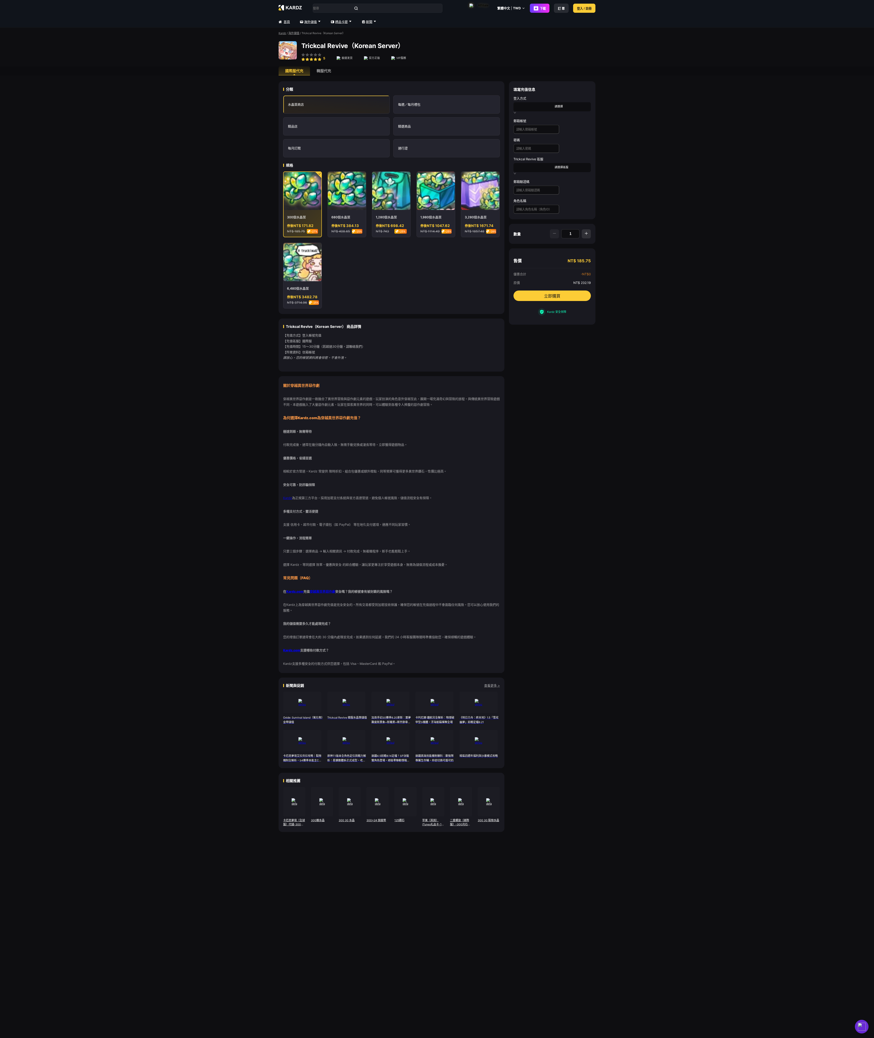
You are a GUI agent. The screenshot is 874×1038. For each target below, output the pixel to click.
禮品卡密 (341, 22)
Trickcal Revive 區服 (528, 159)
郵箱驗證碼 (521, 182)
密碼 (516, 140)
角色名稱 (519, 201)
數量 (517, 234)
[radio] (303, 57)
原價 (516, 283)
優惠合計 (519, 274)
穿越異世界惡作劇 (322, 591)
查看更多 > (492, 685)
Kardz (282, 33)
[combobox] (534, 106)
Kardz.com (294, 591)
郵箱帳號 (519, 121)
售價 (517, 260)
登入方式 (519, 98)
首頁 (287, 22)
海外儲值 (310, 22)
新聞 (369, 22)
